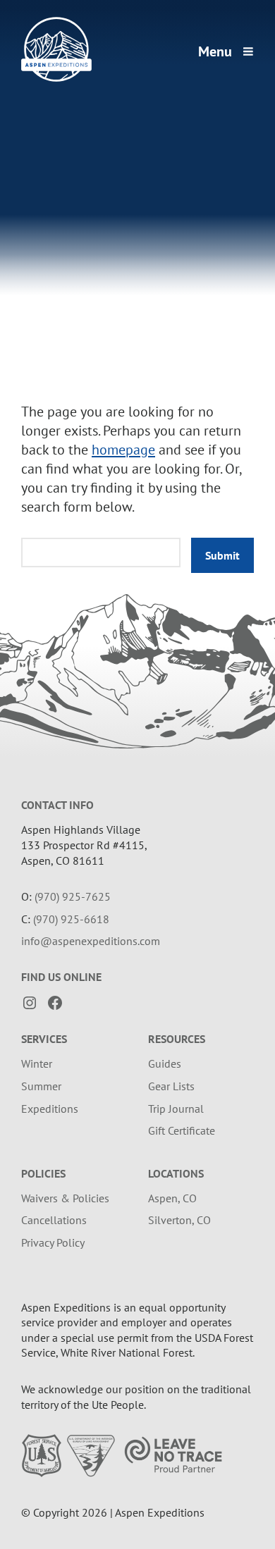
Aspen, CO (172, 1198)
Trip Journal (176, 1108)
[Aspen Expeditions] (56, 78)
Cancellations (54, 1220)
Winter (36, 1063)
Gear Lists (171, 1086)
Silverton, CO (179, 1220)
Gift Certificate (181, 1130)
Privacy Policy (53, 1242)
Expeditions (49, 1108)
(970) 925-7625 (73, 896)
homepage (123, 449)
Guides (164, 1063)
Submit (222, 555)
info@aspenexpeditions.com (90, 941)
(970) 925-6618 (71, 919)
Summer (41, 1086)
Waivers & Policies (65, 1198)
